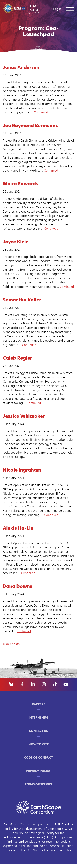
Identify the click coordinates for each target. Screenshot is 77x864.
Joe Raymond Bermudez (30, 126)
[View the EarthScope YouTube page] (65, 684)
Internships (39, 717)
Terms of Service (39, 784)
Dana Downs (17, 586)
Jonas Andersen (21, 68)
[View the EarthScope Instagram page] (44, 684)
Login (57, 9)
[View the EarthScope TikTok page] (55, 684)
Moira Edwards (20, 184)
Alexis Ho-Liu (18, 528)
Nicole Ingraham (22, 470)
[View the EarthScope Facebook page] (22, 684)
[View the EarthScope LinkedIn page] (33, 684)
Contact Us (38, 731)
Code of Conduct (38, 757)
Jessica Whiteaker (24, 416)
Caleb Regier (17, 358)
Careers (38, 704)
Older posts (11, 644)
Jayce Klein (16, 242)
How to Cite (38, 744)
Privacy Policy (38, 771)
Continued (41, 112)
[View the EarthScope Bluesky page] (11, 684)
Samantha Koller (22, 300)
